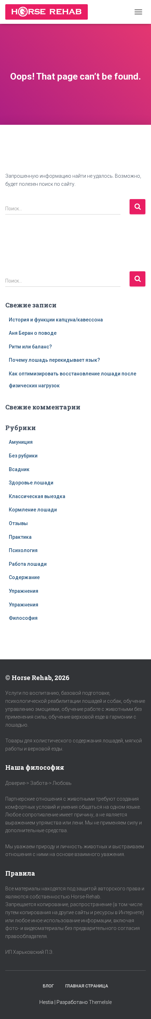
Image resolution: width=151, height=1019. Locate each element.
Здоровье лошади (31, 482)
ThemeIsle (100, 1002)
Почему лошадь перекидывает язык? (54, 360)
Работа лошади (28, 564)
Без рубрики (23, 455)
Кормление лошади (33, 509)
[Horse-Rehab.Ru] (49, 12)
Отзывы (18, 523)
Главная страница (86, 986)
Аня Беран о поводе (33, 333)
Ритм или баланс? (30, 346)
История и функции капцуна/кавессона (56, 319)
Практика (20, 537)
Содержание (24, 577)
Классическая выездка (37, 496)
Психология (23, 550)
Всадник (19, 469)
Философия (23, 618)
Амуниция (21, 442)
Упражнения (23, 591)
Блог (48, 986)
